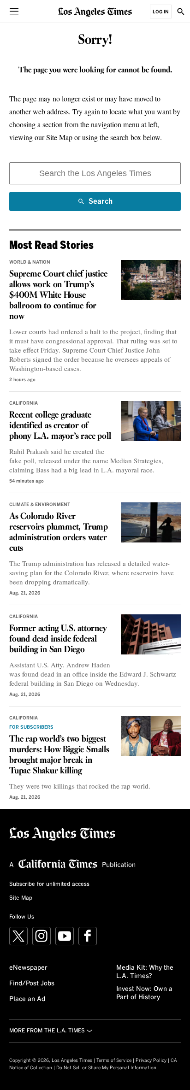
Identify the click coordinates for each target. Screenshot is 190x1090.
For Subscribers (31, 727)
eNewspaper (28, 968)
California (23, 403)
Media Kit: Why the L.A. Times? (144, 972)
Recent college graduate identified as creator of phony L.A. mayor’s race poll (60, 426)
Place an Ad (27, 999)
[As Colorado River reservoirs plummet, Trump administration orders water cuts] (151, 522)
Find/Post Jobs (31, 983)
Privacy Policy (151, 1060)
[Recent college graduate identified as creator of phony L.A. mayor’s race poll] (151, 421)
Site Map (20, 898)
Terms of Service (113, 1060)
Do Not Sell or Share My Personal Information (106, 1068)
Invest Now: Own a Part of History (144, 993)
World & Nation (29, 262)
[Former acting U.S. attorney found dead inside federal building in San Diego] (151, 634)
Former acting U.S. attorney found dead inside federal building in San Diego (58, 639)
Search (101, 204)
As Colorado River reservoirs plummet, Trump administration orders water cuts (58, 532)
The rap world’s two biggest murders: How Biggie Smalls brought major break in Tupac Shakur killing (59, 755)
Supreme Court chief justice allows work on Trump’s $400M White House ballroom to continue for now (58, 295)
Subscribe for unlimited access (49, 884)
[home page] (95, 11)
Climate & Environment (39, 504)
